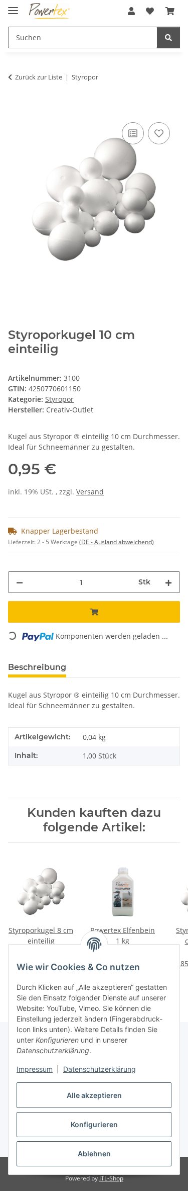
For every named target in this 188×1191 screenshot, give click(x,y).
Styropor (59, 399)
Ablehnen (94, 1153)
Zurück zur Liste (38, 76)
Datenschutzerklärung (99, 1069)
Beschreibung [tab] (37, 667)
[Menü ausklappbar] (13, 6)
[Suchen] (168, 37)
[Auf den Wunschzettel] (159, 133)
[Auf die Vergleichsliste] (133, 133)
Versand (90, 491)
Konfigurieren (94, 1124)
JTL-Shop (111, 1178)
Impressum (35, 1069)
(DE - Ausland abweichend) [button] (116, 542)
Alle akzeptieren (94, 1095)
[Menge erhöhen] (168, 582)
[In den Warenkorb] (16, 108)
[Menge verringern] (20, 582)
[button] (131, 11)
